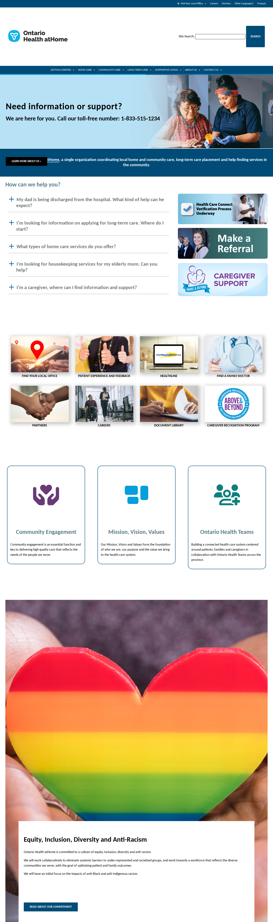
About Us (191, 70)
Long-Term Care (138, 70)
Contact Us (211, 70)
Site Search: (186, 36)
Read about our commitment (51, 906)
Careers (214, 3)
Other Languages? (244, 3)
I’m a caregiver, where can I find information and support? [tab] (77, 287)
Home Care (85, 70)
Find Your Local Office (192, 3)
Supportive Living (166, 70)
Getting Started (61, 70)
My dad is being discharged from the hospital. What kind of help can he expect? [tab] (90, 202)
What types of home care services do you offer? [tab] (66, 246)
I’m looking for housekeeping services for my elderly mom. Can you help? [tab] (86, 267)
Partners (226, 3)
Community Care (110, 70)
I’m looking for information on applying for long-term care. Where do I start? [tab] (90, 226)
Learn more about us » (26, 161)
